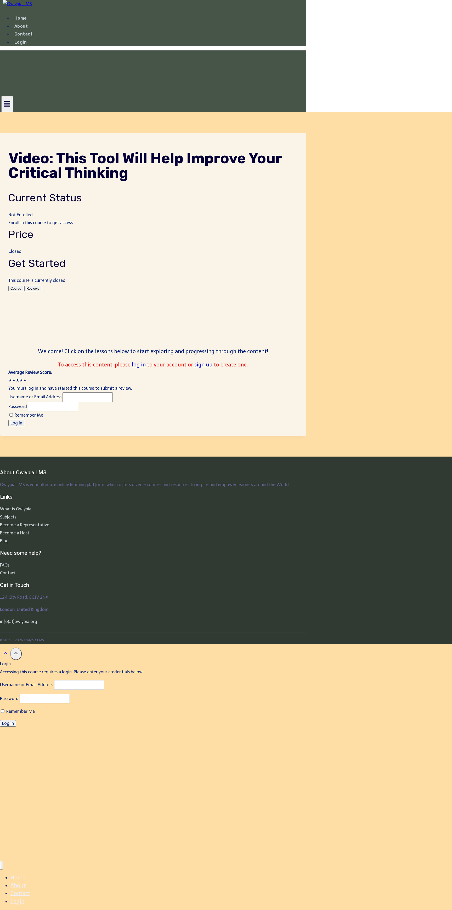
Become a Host (14, 532)
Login (20, 42)
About (21, 26)
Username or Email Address (34, 396)
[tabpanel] (153, 331)
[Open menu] (7, 104)
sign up (203, 364)
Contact (23, 34)
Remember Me (28, 415)
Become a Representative (24, 524)
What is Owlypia (15, 508)
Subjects (8, 517)
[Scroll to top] (5, 655)
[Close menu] (1, 865)
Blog (4, 540)
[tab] (15, 288)
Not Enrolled (20, 214)
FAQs (4, 565)
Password (17, 406)
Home (20, 18)
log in (139, 364)
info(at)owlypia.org (18, 621)
